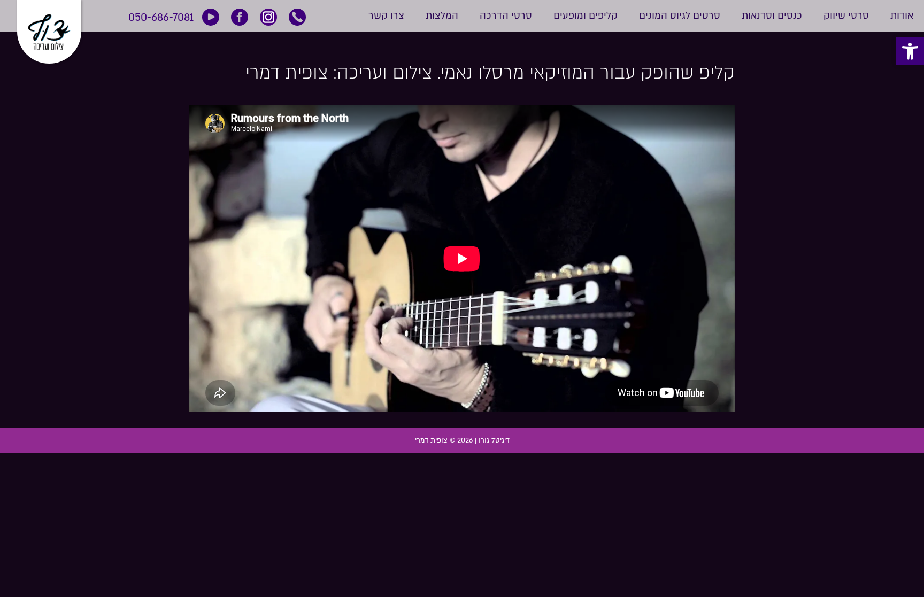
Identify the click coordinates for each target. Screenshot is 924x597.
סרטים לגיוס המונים (679, 16)
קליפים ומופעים (585, 16)
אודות (901, 16)
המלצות (442, 16)
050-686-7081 (161, 17)
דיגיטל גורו (494, 440)
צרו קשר (386, 16)
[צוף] (49, 28)
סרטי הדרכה (506, 16)
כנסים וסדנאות (772, 16)
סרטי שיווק (846, 16)
